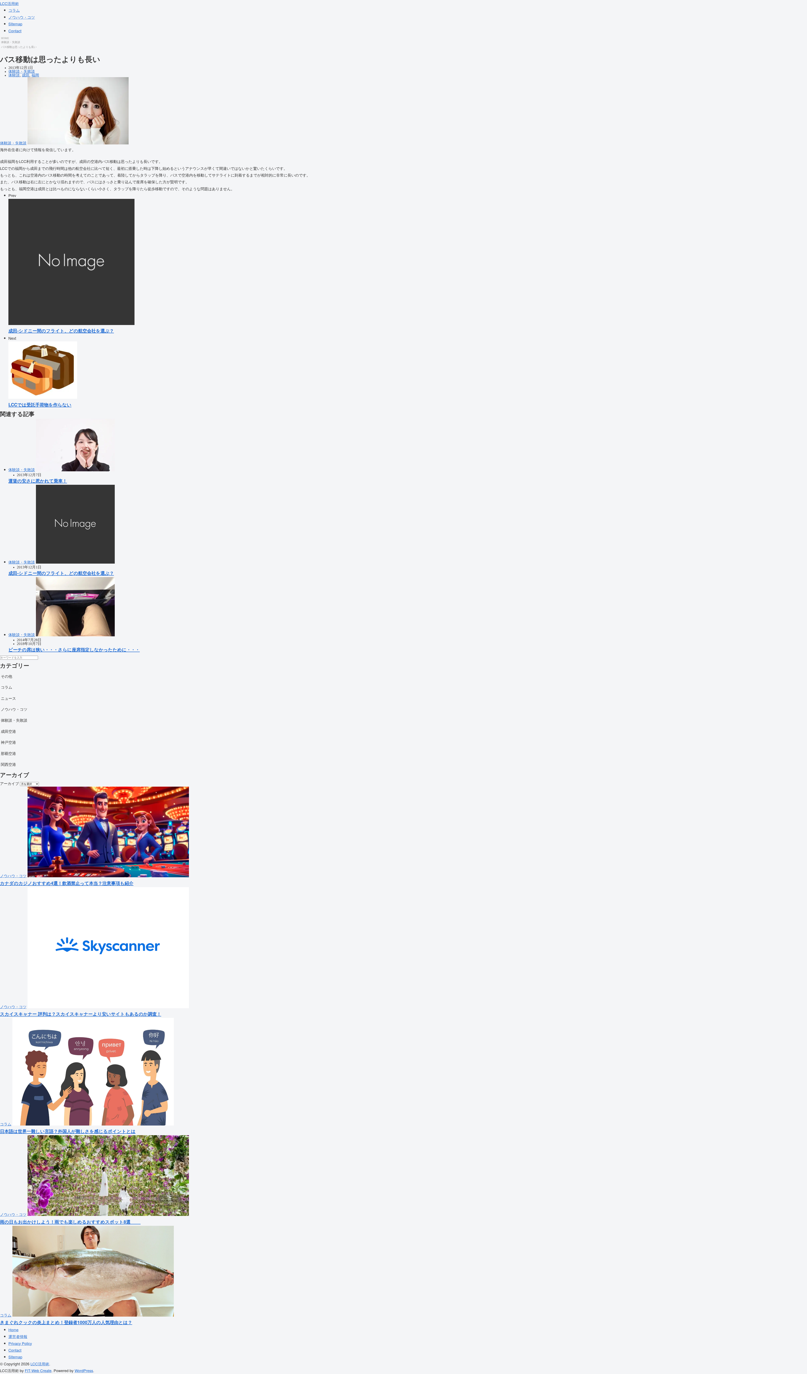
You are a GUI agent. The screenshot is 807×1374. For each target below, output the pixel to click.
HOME (5, 38)
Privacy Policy (20, 1343)
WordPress (84, 1370)
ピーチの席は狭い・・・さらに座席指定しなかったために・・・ (74, 649)
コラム (14, 10)
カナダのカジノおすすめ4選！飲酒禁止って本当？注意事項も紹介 (66, 883)
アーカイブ (9, 783)
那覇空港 (8, 753)
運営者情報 (17, 1336)
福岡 (35, 75)
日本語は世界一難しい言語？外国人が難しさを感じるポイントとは (68, 1131)
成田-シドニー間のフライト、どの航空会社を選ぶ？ (61, 573)
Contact (14, 30)
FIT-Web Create (38, 1370)
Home (13, 1329)
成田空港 (8, 731)
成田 (25, 75)
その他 (6, 676)
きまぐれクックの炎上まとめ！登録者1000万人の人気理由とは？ (66, 1322)
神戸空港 (8, 742)
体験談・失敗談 (10, 42)
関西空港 (8, 764)
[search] (39, 658)
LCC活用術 (9, 3)
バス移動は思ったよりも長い (19, 47)
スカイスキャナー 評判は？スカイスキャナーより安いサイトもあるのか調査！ (80, 1014)
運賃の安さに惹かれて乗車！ (37, 480)
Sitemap (15, 23)
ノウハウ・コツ (21, 17)
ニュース (8, 698)
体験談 (14, 75)
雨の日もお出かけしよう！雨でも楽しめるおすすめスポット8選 (70, 1221)
